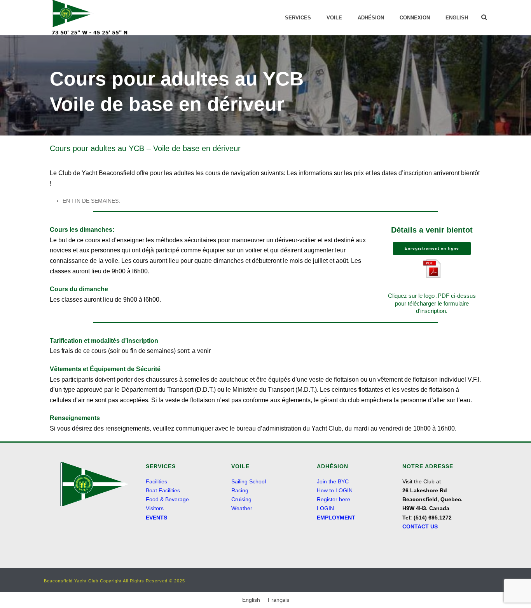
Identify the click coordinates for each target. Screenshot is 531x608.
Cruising (241, 499)
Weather (241, 508)
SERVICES (298, 18)
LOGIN (325, 508)
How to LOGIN (335, 490)
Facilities (156, 481)
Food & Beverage (167, 499)
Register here (333, 499)
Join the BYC (333, 481)
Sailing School (248, 481)
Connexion (415, 18)
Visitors (155, 508)
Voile (334, 18)
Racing (239, 490)
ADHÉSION (371, 18)
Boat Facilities (163, 490)
